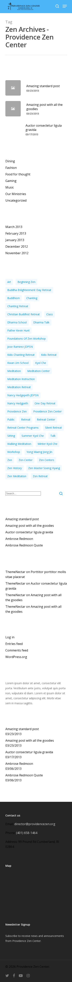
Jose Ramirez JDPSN (20, 346)
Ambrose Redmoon (19, 539)
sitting (11, 436)
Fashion (11, 168)
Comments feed (16, 650)
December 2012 (16, 246)
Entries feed (14, 644)
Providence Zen (17, 411)
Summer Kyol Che (33, 436)
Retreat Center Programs (23, 427)
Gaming (11, 181)
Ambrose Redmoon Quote (24, 545)
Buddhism (13, 298)
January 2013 (14, 240)
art (9, 282)
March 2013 (13, 227)
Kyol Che (40, 363)
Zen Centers (46, 460)
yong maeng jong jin (39, 452)
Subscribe (11, 936)
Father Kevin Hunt (18, 330)
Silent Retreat (53, 427)
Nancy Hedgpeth (17, 403)
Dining (10, 161)
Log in (9, 637)
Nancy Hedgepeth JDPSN (23, 395)
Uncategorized (15, 200)
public (11, 419)
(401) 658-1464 (26, 833)
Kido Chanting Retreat (21, 355)
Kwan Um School (18, 363)
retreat (25, 419)
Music (9, 187)
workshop (13, 452)
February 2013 (15, 233)
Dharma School (17, 322)
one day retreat (45, 403)
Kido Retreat (49, 355)
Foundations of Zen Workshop (26, 338)
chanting (31, 298)
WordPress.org (16, 657)
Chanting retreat (17, 306)
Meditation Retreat (19, 387)
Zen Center (25, 460)
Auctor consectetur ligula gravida (29, 532)
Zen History (14, 468)
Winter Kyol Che (47, 444)
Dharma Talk (41, 322)
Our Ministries (15, 194)
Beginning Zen (26, 282)
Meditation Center (38, 371)
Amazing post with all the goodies (29, 525)
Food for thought (17, 174)
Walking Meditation (19, 444)
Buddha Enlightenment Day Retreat (29, 290)
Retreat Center (46, 419)
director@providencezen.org (34, 824)
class (49, 314)
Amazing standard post (22, 519)
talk (52, 436)
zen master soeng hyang (44, 468)
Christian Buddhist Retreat (23, 314)
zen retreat (40, 476)
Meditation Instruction (21, 379)
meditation (14, 371)
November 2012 (16, 253)
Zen (9, 460)
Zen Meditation (16, 476)
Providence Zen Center (47, 411)
